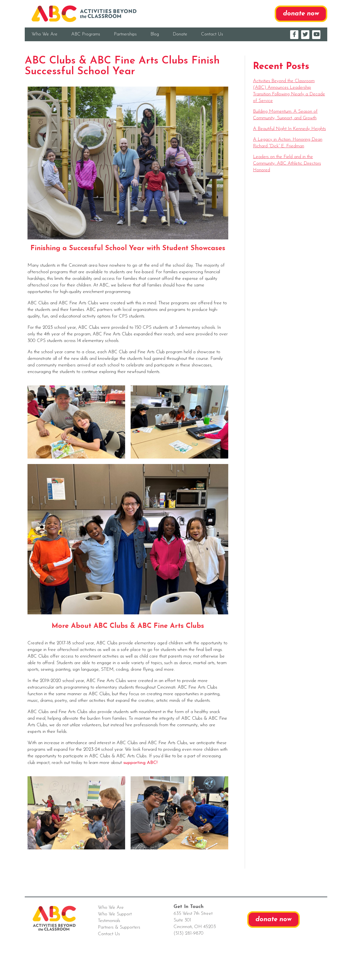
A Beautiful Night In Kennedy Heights (289, 128)
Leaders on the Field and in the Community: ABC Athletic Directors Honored (287, 163)
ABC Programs (85, 34)
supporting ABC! (140, 762)
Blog (154, 34)
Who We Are (44, 34)
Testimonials (109, 920)
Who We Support (115, 914)
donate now (301, 13)
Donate (180, 34)
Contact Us (212, 34)
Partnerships (125, 34)
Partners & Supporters (119, 927)
